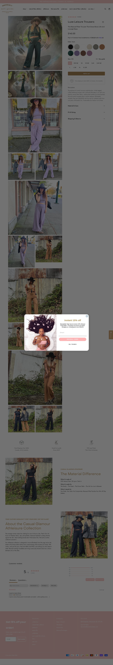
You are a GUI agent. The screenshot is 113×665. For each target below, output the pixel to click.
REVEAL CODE (72, 339)
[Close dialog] (87, 316)
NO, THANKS (73, 344)
